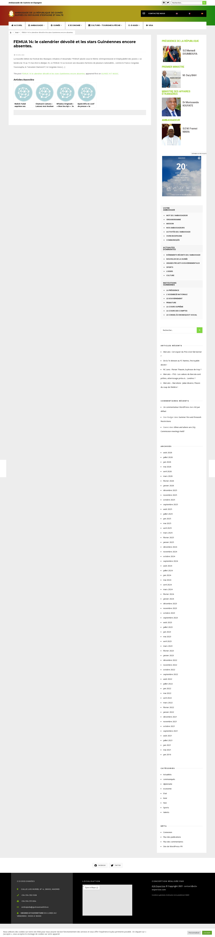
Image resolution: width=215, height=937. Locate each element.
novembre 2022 (170, 665)
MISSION (170, 224)
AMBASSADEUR (171, 120)
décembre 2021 (170, 716)
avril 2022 (167, 698)
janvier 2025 (168, 542)
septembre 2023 (170, 617)
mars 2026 (168, 476)
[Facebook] (164, 3)
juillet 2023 (168, 627)
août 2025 (167, 509)
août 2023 (167, 622)
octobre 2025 (169, 499)
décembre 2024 (170, 547)
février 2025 (168, 537)
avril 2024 (167, 584)
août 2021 (167, 735)
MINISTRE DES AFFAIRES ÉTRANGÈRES (176, 92)
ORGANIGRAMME (173, 219)
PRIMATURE (171, 302)
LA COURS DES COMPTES (176, 311)
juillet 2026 (168, 457)
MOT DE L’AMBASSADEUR (177, 215)
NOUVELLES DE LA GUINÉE (177, 259)
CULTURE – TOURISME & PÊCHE (105, 25)
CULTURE (170, 275)
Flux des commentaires (173, 841)
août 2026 (167, 452)
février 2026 (168, 481)
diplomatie (167, 784)
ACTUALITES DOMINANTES (169, 248)
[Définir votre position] (199, 158)
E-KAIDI (134, 25)
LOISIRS (169, 271)
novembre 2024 (170, 551)
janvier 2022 (168, 712)
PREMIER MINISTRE (173, 66)
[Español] (200, 13)
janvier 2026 (168, 485)
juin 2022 (167, 688)
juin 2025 (167, 518)
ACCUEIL (18, 25)
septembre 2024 (170, 561)
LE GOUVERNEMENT (174, 298)
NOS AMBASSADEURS (175, 228)
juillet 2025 (168, 514)
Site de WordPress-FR (173, 846)
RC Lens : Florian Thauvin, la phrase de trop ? (182, 369)
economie (167, 788)
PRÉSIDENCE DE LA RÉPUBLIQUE (180, 40)
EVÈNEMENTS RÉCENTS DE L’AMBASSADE (183, 255)
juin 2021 (167, 745)
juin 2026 (167, 462)
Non (165, 803)
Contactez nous (156, 13)
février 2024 (168, 594)
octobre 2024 (169, 556)
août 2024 (167, 565)
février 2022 (168, 707)
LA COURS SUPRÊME (174, 307)
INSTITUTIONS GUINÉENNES (169, 284)
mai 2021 (167, 750)
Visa (151, 25)
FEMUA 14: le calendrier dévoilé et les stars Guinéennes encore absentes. (53, 73)
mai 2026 (167, 466)
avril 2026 (167, 471)
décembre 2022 (170, 660)
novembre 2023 (170, 608)
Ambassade (37, 25)
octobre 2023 (169, 613)
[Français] (187, 13)
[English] (174, 13)
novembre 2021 (170, 721)
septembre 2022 (170, 674)
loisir (17, 32)
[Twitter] (168, 3)
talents (166, 812)
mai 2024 (167, 580)
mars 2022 (168, 702)
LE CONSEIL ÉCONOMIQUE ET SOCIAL (181, 315)
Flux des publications (172, 837)
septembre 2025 (170, 504)
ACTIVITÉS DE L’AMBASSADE (178, 232)
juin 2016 (167, 754)
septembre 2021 (170, 731)
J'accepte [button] (207, 933)
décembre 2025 (170, 490)
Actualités (167, 774)
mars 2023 (168, 646)
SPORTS (169, 267)
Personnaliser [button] (194, 933)
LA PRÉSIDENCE (172, 290)
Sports (166, 807)
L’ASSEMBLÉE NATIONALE (176, 294)
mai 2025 (167, 523)
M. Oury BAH (189, 75)
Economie (75, 25)
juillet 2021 (168, 740)
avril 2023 (167, 641)
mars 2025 (168, 532)
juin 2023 (167, 632)
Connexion (167, 832)
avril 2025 (167, 528)
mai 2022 (167, 693)
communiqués (169, 779)
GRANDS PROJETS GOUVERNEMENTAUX (183, 263)
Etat (165, 793)
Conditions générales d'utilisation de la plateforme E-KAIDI (170, 895)
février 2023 (168, 650)
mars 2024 (168, 589)
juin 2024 (167, 575)
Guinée (56, 25)
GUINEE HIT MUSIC (109, 73)
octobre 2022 (169, 669)
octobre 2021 (169, 726)
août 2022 (167, 679)
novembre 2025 (170, 495)
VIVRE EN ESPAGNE (174, 236)
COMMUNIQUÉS (173, 240)
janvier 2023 (168, 655)
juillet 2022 (168, 683)
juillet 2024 (168, 570)
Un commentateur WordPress (176, 407)
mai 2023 (167, 636)
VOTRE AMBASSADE (169, 209)
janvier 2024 (168, 599)
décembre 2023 (170, 603)
